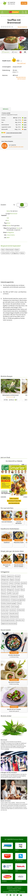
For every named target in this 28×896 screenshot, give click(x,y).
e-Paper (25, 496)
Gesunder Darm (14, 613)
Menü (2, 12)
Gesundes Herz (20, 620)
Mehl (8, 237)
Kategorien (22, 892)
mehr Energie (15, 606)
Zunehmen (12, 610)
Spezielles (23, 583)
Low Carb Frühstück (7, 521)
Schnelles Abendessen (14, 655)
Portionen (22, 207)
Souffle (9, 593)
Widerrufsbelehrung (14, 890)
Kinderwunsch (5, 596)
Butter (8, 211)
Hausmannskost (6, 586)
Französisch (5, 583)
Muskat (9, 225)
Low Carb (15, 593)
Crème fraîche (11, 235)
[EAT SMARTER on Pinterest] (10, 895)
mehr (25, 117)
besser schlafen (6, 606)
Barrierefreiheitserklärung (10, 892)
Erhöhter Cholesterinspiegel (9, 603)
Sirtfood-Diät (21, 610)
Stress (19, 603)
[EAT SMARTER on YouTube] (21, 895)
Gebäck (3, 576)
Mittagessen (10, 589)
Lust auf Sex (5, 613)
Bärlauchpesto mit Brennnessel (11, 395)
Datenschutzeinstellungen (14, 888)
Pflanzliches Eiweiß (18, 542)
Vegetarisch (10, 576)
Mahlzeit (20, 586)
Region (12, 579)
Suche (23, 12)
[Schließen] (1, 3)
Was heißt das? (21, 63)
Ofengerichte (5, 579)
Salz (8, 218)
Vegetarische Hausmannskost (9, 623)
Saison (11, 583)
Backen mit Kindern (6, 801)
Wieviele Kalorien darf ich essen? (21, 78)
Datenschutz (17, 887)
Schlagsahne (10, 232)
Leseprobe (3, 496)
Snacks (17, 589)
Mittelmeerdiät (14, 616)
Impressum (9, 887)
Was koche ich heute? (14, 682)
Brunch (3, 589)
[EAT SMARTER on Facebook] (7, 895)
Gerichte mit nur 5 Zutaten (14, 709)
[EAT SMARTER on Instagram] (14, 895)
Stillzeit (21, 596)
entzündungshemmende (8, 620)
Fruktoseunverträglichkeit (18, 600)
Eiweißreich (7, 542)
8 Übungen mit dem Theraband (9, 772)
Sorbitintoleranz (6, 600)
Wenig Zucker (5, 616)
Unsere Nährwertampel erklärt (14, 132)
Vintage (13, 586)
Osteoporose (14, 596)
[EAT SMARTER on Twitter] (17, 895)
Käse (18, 228)
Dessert (3, 593)
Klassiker (17, 576)
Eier (8, 220)
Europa (17, 579)
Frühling (17, 583)
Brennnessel (13, 213)
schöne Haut (5, 610)
